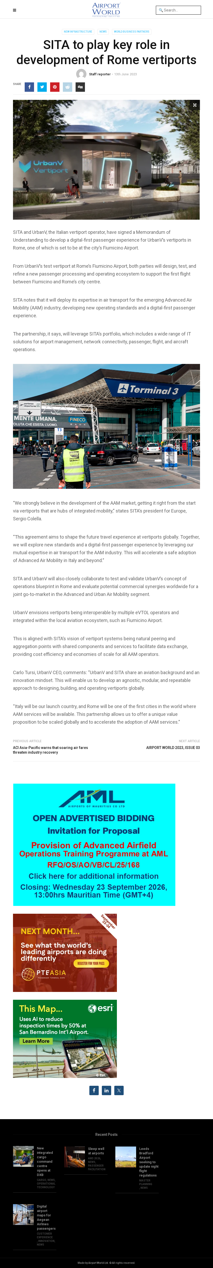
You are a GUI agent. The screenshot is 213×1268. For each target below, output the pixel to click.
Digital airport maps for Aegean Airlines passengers (46, 1217)
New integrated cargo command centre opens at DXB (45, 1161)
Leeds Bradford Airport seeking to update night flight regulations (148, 1162)
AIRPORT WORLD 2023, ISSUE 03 (173, 748)
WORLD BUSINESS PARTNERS (131, 31)
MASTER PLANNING (145, 1182)
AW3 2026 (94, 1158)
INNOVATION (46, 1241)
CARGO (41, 1180)
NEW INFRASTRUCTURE (78, 31)
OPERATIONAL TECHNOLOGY (46, 1185)
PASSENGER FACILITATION (96, 1167)
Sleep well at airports (96, 1151)
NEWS (103, 31)
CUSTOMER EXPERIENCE (45, 1235)
